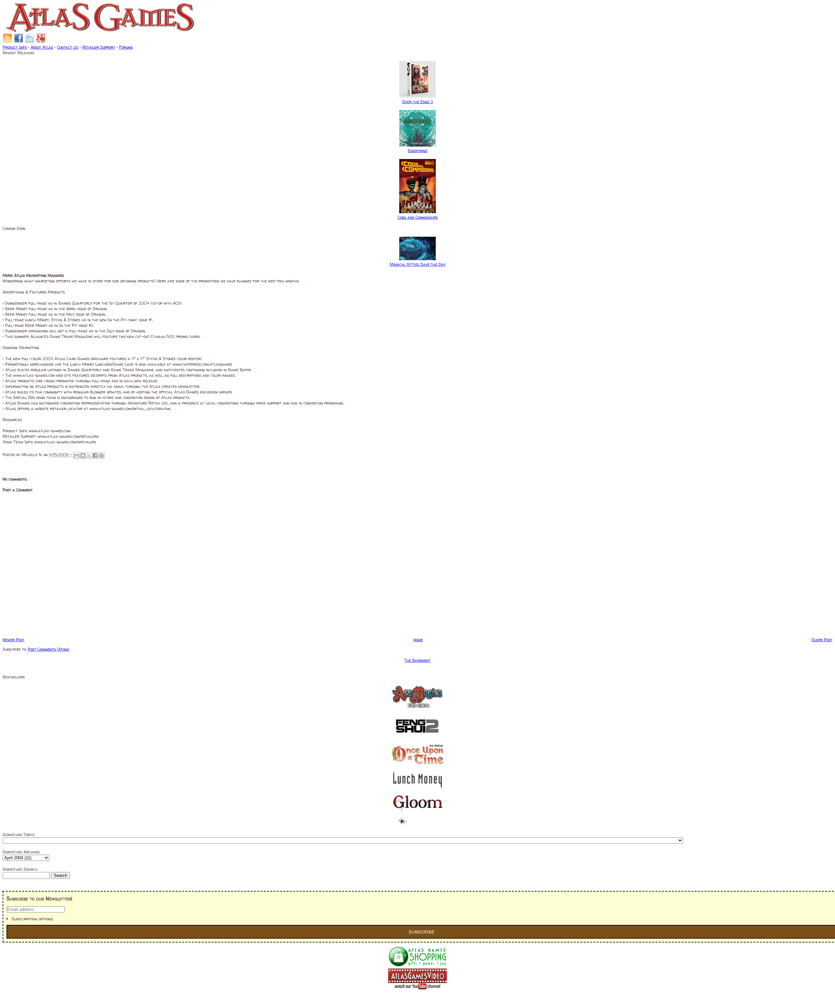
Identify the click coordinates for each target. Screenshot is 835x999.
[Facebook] (18, 41)
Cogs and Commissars (418, 217)
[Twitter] (30, 41)
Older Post (822, 639)
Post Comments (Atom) (48, 649)
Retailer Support (98, 47)
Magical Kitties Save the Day (418, 264)
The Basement (417, 660)
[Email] (7, 41)
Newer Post (13, 639)
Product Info (15, 47)
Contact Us (67, 47)
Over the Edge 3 (417, 101)
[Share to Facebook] (95, 455)
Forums (126, 47)
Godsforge (417, 150)
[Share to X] (89, 455)
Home (418, 639)
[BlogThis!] (83, 455)
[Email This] (76, 455)
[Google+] (41, 41)
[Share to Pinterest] (101, 455)
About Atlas (42, 47)
